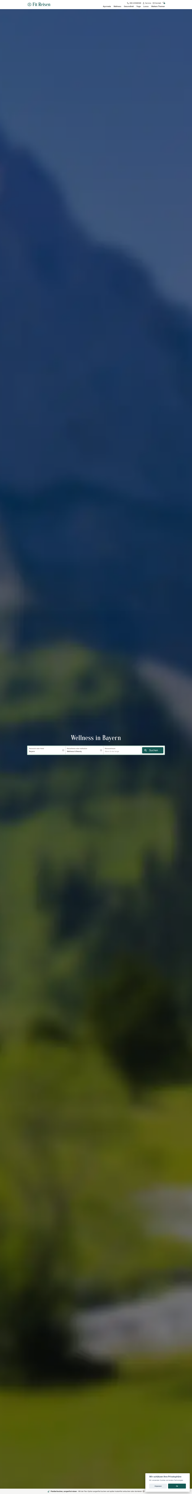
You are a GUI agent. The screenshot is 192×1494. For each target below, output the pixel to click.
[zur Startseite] (38, 4)
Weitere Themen (158, 6)
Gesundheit (129, 6)
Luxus (146, 6)
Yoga (138, 6)
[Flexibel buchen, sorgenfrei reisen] (143, 1491)
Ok (177, 1486)
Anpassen (158, 1486)
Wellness (117, 6)
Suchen (153, 750)
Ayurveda (107, 6)
